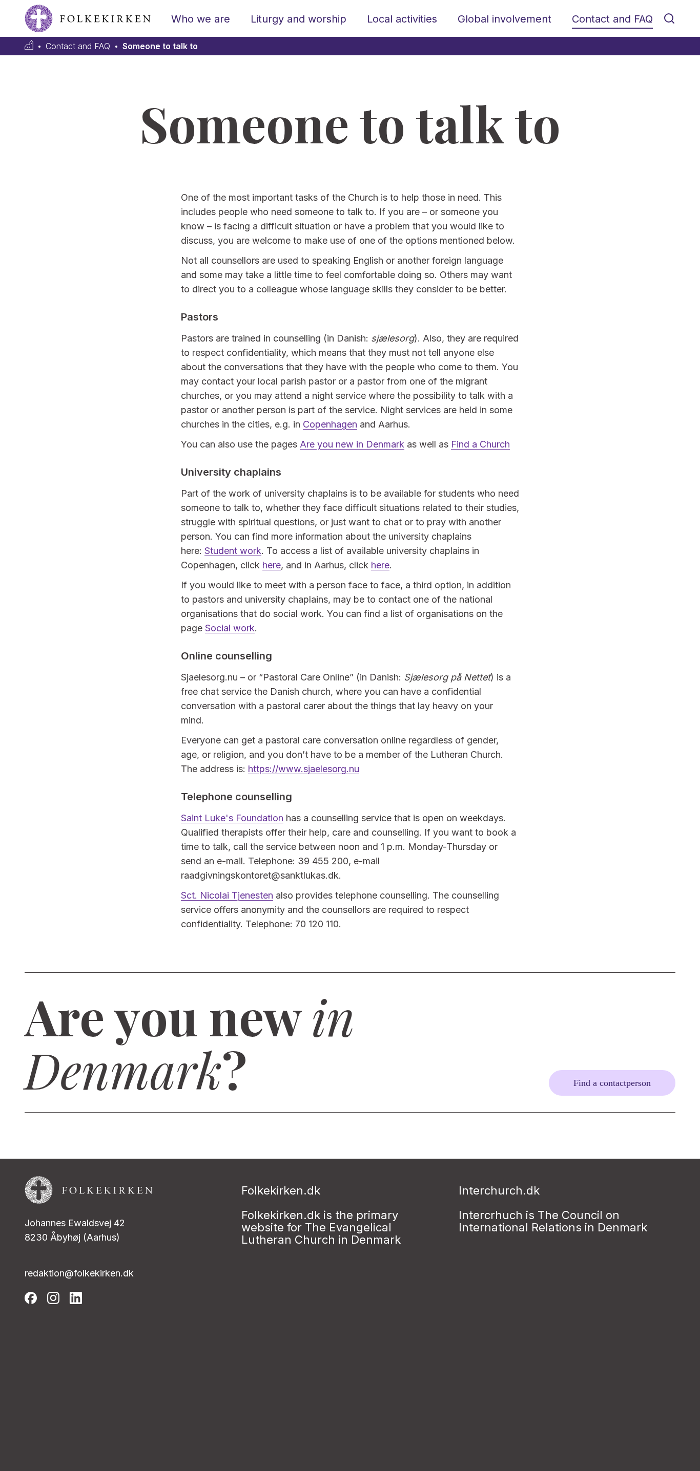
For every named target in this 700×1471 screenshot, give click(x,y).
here (271, 565)
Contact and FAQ (612, 19)
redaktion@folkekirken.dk (79, 1273)
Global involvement (504, 19)
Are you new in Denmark (352, 444)
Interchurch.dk (499, 1190)
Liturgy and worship (298, 19)
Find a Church (480, 444)
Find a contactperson (612, 1083)
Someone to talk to (160, 46)
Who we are (200, 19)
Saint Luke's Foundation (232, 818)
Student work (232, 550)
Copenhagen (330, 424)
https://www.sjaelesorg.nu (303, 768)
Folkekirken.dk (280, 1190)
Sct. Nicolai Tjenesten (227, 895)
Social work (230, 628)
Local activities (402, 19)
